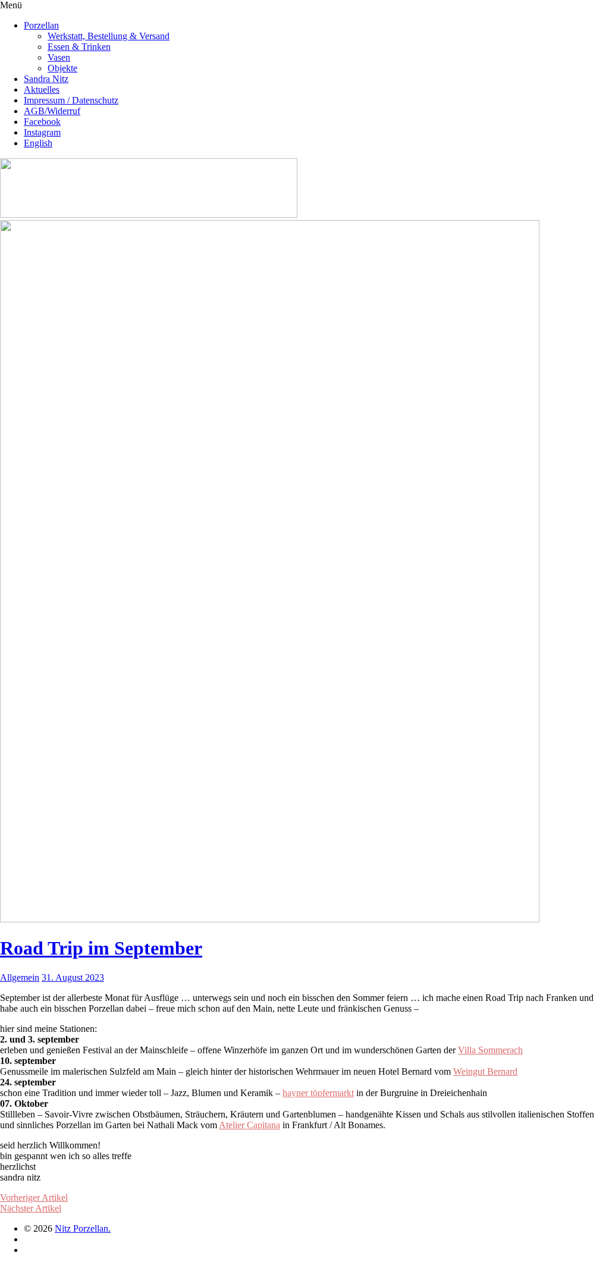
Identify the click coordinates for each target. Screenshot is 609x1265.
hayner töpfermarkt (318, 1093)
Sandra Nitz (46, 79)
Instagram (42, 132)
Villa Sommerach (490, 1050)
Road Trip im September (101, 948)
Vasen (59, 57)
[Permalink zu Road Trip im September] (269, 919)
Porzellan (41, 25)
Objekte (62, 68)
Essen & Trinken (79, 47)
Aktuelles (41, 89)
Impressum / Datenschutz (71, 100)
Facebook (42, 122)
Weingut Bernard (485, 1071)
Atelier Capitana (249, 1125)
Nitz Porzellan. (83, 1228)
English (38, 143)
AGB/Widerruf (52, 111)
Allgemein (19, 977)
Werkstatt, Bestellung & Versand (108, 36)
